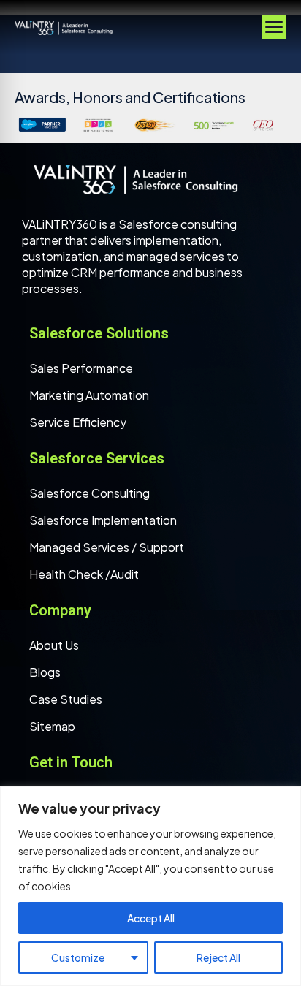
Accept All (151, 918)
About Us (54, 645)
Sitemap (52, 726)
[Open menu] (274, 27)
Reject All (218, 957)
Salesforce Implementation (103, 520)
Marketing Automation (89, 395)
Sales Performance (81, 368)
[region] (150, 886)
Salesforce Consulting (89, 493)
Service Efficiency (77, 422)
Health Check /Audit (84, 574)
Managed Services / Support (106, 547)
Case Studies (65, 699)
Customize (77, 957)
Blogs (45, 672)
